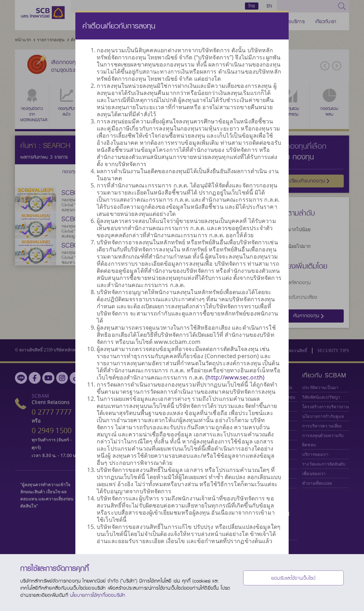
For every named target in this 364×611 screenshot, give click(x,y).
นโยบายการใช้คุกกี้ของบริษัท (97, 595)
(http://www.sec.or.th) (234, 377)
